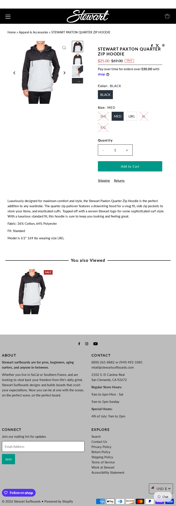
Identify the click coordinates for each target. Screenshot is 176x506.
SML (103, 116)
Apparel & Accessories (33, 32)
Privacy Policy (101, 447)
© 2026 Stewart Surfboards (21, 501)
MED (117, 116)
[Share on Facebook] (152, 46)
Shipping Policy (102, 457)
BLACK (105, 95)
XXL (103, 127)
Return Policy (100, 452)
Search (96, 436)
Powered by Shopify (58, 501)
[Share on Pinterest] (163, 46)
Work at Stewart (102, 467)
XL (144, 116)
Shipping (104, 180)
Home (12, 32)
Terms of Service (103, 462)
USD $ (162, 489)
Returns (119, 180)
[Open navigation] (8, 16)
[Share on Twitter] (158, 46)
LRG (132, 116)
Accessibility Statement (107, 472)
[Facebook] (79, 343)
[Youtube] (95, 343)
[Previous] (14, 73)
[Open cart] (167, 16)
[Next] (64, 73)
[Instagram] (86, 343)
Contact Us (99, 441)
